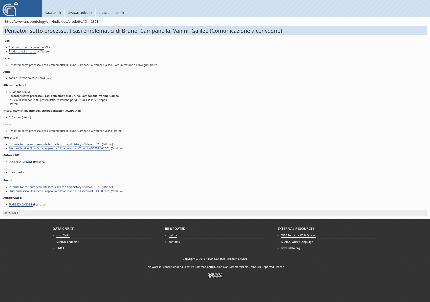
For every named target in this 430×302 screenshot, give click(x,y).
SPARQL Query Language (297, 242)
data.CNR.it (53, 13)
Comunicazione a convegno (26, 47)
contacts (174, 242)
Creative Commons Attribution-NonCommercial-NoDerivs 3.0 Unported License (234, 267)
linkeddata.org (290, 248)
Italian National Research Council (226, 259)
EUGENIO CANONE (21, 162)
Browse (104, 13)
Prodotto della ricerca (22, 51)
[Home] (21, 8)
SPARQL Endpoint (80, 13)
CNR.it (119, 13)
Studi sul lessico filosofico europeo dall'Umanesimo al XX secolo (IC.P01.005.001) (59, 148)
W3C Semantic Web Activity (298, 235)
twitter (173, 235)
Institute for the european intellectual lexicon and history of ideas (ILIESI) (55, 144)
